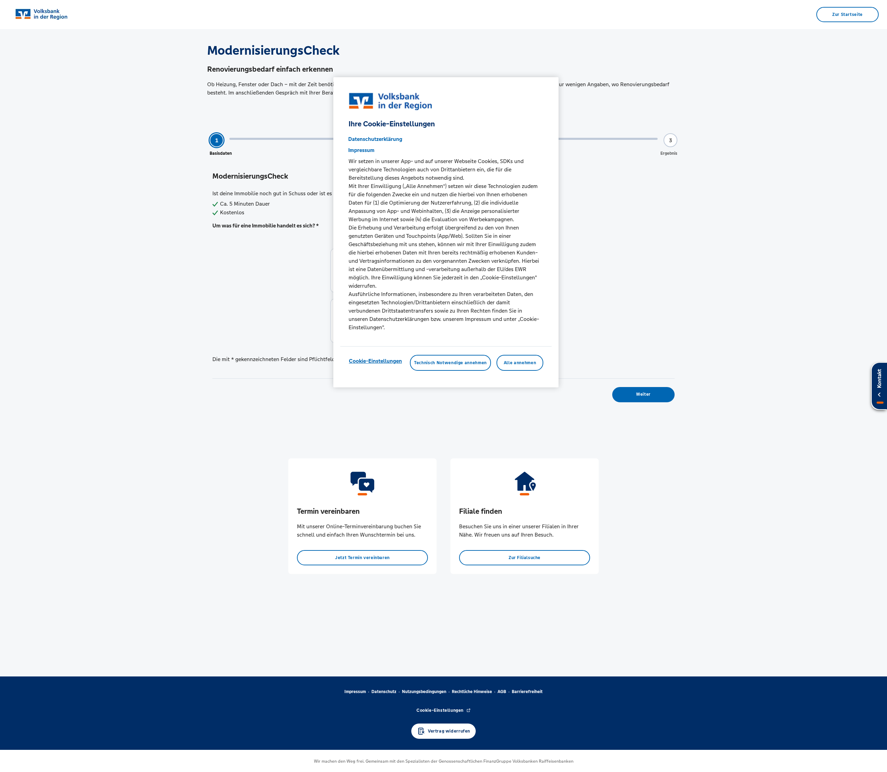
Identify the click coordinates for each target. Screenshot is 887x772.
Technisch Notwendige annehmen (450, 363)
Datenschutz (383, 691)
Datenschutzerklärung (375, 139)
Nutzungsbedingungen (424, 691)
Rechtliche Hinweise (472, 691)
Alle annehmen (520, 363)
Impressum (355, 691)
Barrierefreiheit (527, 691)
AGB (502, 691)
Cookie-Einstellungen (375, 361)
